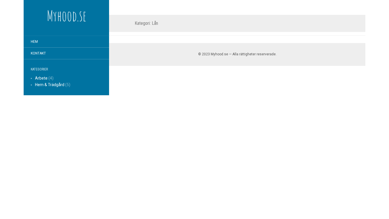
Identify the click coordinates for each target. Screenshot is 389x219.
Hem (34, 42)
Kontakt (38, 53)
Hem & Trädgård (49, 84)
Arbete (41, 78)
